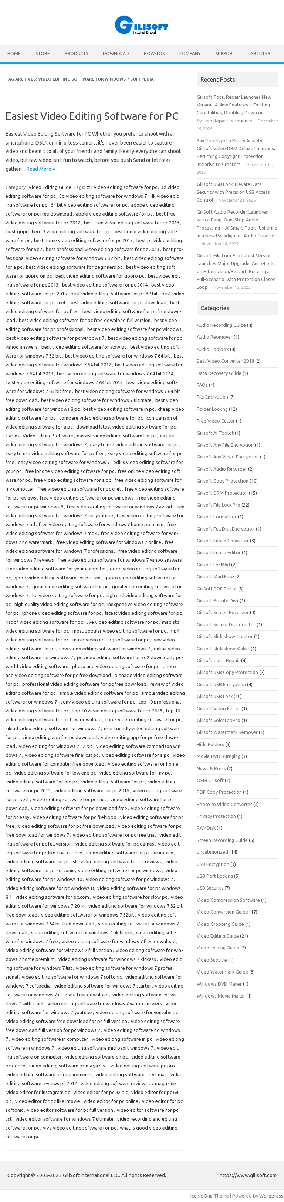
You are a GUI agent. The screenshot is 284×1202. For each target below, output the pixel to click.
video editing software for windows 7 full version (59, 950)
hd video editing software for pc (67, 595)
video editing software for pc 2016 (91, 790)
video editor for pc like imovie (47, 1101)
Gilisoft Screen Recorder (223, 612)
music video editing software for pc (110, 639)
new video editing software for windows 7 (104, 648)
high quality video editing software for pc (59, 604)
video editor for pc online (111, 1101)
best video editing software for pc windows (134, 329)
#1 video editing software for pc (122, 187)
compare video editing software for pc (101, 417)
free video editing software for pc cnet (79, 488)
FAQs (202, 384)
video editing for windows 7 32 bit (55, 746)
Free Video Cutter (216, 420)
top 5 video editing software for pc (143, 719)
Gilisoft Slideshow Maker (223, 648)
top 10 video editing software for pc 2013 (117, 710)
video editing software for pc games (114, 843)
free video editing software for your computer (56, 568)
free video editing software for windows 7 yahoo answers (120, 559)
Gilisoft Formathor (217, 516)
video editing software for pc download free (79, 808)
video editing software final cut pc (61, 755)
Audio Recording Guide (221, 325)
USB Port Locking (215, 875)
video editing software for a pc (135, 755)
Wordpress (271, 1195)
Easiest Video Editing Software (39, 435)
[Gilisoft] (142, 32)
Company (190, 53)
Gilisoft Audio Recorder (222, 468)
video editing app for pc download (59, 737)
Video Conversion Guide (222, 911)
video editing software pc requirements (49, 1074)
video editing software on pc (96, 1056)
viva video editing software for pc (79, 1127)
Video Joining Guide (218, 947)
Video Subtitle (212, 959)
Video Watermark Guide (222, 971)
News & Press (211, 768)
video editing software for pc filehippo (74, 817)
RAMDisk (206, 827)
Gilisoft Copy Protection (222, 480)
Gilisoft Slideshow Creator (225, 636)
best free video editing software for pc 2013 (131, 222)
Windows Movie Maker (221, 995)
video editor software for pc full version (70, 1110)
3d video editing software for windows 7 (103, 196)
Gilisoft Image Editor (219, 552)
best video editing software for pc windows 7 (55, 338)
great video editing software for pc (70, 586)
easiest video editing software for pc (116, 435)
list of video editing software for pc (44, 621)
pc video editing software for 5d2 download (124, 657)
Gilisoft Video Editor (218, 708)
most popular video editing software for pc (119, 630)
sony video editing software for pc (98, 701)
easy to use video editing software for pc (134, 444)
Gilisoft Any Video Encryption (228, 456)
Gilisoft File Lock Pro (218, 504)
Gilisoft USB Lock (215, 696)
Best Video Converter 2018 (225, 360)
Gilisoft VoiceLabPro (218, 720)
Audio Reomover (215, 336)
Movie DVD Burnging (218, 756)
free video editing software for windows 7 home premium (101, 524)
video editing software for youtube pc (137, 1012)
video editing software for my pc (134, 772)
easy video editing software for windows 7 (64, 462)
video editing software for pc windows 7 (129, 879)
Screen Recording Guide (222, 840)
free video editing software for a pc (72, 480)
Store (43, 53)
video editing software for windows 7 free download (119, 941)
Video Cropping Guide (220, 924)
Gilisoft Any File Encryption (225, 444)
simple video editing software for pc (98, 692)
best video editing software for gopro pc (99, 275)
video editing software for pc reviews (121, 861)
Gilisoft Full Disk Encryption (226, 528)
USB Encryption (213, 864)
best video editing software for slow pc (83, 346)
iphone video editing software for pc (61, 613)
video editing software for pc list (41, 861)
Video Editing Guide (49, 187)
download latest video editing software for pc (126, 426)
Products (76, 53)
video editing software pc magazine (68, 1065)
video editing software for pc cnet (69, 799)
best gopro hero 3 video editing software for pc (58, 231)
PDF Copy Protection (219, 792)
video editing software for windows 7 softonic (72, 976)
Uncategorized (212, 851)
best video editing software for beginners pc (74, 267)
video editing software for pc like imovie (129, 852)
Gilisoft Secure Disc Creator (226, 624)
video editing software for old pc (42, 781)
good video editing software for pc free (57, 577)
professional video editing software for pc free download (84, 684)
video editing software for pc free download (66, 826)
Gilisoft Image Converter (223, 540)
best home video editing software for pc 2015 (83, 240)
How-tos (154, 53)
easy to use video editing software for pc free (55, 453)
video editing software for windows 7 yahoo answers (105, 1003)
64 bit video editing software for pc (89, 204)
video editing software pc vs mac (131, 1074)
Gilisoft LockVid (213, 564)
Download (116, 53)
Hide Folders (210, 744)
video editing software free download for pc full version (66, 1021)
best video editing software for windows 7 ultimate (96, 400)
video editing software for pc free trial (114, 834)
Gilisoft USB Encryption (221, 684)
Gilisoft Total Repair (218, 660)
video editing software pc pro (143, 1065)
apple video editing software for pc (114, 213)
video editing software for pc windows (120, 870)
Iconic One (201, 1195)
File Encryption (212, 396)
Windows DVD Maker (219, 983)
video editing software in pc (122, 1039)
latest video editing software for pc (143, 613)
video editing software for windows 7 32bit (87, 914)
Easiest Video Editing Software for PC (92, 116)
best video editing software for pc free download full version (85, 320)
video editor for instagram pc (38, 1092)
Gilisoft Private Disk (218, 600)
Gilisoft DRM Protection (222, 492)
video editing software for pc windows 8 (50, 888)
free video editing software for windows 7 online (108, 542)
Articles (260, 53)
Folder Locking (212, 409)
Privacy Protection (216, 816)
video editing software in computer (50, 1039)
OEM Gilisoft (210, 780)
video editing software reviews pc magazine (128, 1083)
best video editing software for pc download (118, 302)
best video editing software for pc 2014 (105, 284)
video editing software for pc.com (52, 897)
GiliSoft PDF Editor (217, 588)
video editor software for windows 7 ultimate (65, 1118)
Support (226, 53)
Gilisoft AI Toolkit (215, 433)
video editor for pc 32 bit (101, 1092)
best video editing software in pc (118, 409)
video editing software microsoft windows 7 (105, 1047)
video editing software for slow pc (130, 897)
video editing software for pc (113, 781)
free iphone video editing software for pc (69, 471)
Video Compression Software (228, 900)
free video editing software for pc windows (86, 497)
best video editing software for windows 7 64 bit (117, 355)
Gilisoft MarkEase (215, 576)
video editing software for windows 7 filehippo (81, 932)
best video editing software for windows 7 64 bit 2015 (64, 382)
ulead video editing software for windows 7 (53, 728)
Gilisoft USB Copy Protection (227, 672)
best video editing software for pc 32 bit (114, 293)
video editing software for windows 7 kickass (107, 959)
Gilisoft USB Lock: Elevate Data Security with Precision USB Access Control (233, 192)
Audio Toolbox (213, 349)
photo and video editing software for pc (115, 666)
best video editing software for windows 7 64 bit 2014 (115, 373)
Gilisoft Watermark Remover (227, 732)
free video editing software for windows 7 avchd (119, 506)
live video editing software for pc (122, 621)
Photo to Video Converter (224, 804)
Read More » (41, 169)
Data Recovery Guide (219, 373)
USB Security (210, 887)
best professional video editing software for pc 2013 (102, 249)
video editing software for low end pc (55, 772)
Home (14, 53)
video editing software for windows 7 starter (102, 985)
